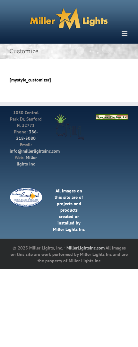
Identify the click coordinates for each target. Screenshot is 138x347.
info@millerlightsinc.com (35, 150)
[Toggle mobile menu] (125, 32)
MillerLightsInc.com (85, 247)
